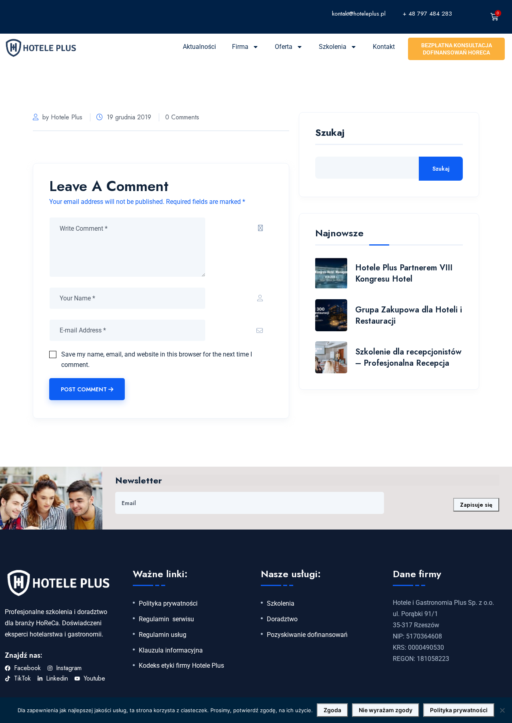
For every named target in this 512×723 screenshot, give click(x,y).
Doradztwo (282, 619)
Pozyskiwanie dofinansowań (307, 634)
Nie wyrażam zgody (385, 710)
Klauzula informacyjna (171, 650)
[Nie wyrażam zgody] (502, 710)
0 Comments (182, 117)
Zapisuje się (476, 505)
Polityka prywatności (168, 603)
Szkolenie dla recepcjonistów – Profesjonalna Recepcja (408, 357)
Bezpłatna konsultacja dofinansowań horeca (456, 49)
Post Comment (84, 389)
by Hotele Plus (62, 117)
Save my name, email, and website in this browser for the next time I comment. (156, 359)
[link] (297, 13)
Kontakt (384, 46)
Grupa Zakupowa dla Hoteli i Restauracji (408, 315)
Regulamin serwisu (166, 619)
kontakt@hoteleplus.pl (359, 14)
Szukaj (329, 133)
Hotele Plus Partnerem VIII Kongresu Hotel (403, 273)
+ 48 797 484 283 (427, 14)
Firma (240, 46)
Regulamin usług (162, 634)
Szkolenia (332, 46)
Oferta (283, 46)
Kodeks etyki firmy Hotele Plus (181, 665)
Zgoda (332, 710)
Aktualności (199, 46)
